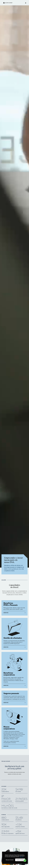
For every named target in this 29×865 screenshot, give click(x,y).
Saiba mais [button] (21, 856)
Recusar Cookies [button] (10, 859)
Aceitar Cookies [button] (20, 859)
